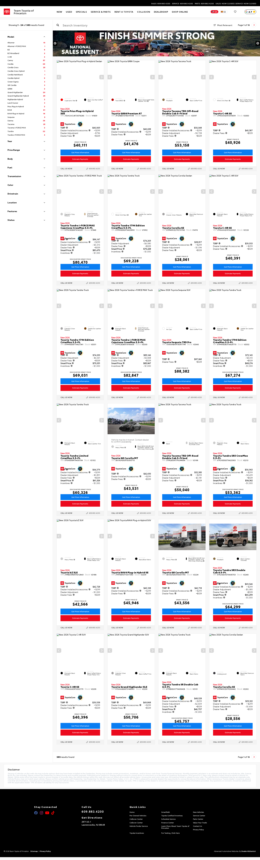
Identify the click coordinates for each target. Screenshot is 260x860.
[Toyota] (7, 12)
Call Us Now (66, 168)
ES (225, 11)
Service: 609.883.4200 (182, 3)
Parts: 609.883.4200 (204, 3)
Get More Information (80, 152)
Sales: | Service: (236, 3)
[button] (101, 77)
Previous (55, 43)
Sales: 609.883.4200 (160, 3)
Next (257, 43)
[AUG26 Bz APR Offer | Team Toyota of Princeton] (156, 43)
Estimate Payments (80, 159)
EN (216, 11)
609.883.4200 (94, 168)
